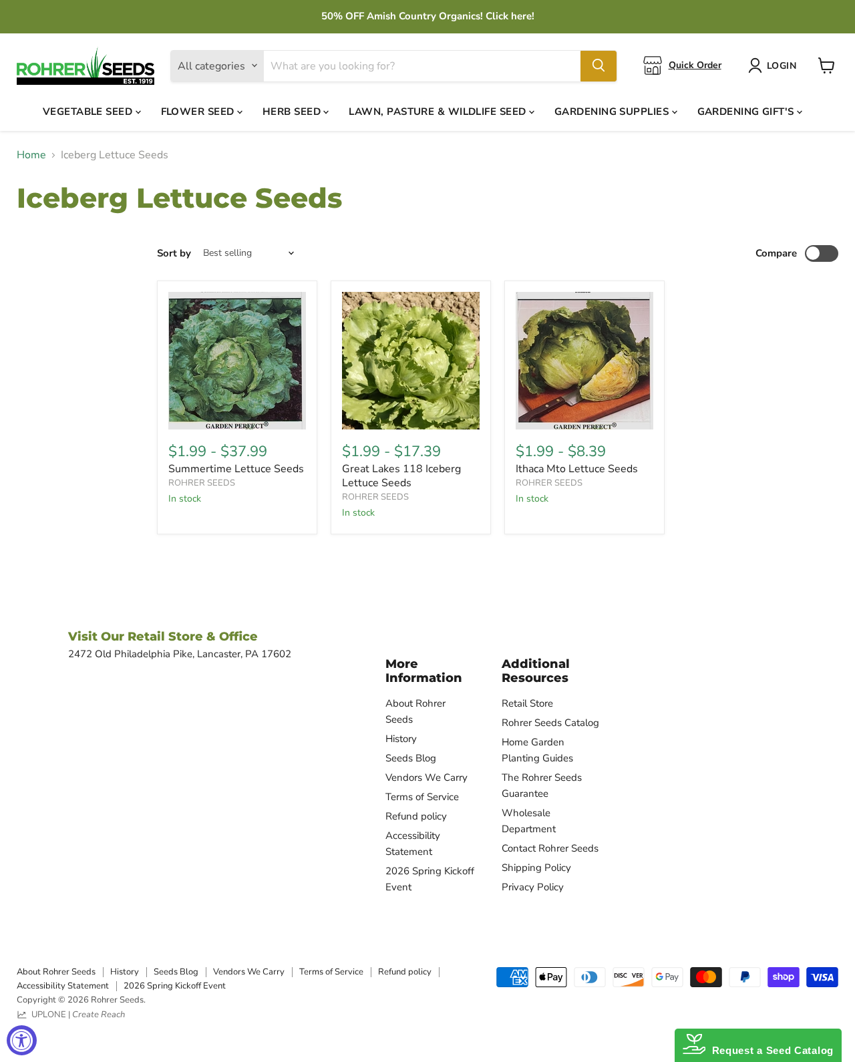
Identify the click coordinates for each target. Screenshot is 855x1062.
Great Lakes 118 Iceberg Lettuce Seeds (401, 476)
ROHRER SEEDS (201, 483)
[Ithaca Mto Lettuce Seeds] (584, 360)
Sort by (174, 253)
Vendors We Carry (426, 777)
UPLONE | (76, 1015)
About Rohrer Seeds (56, 972)
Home (31, 155)
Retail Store (527, 703)
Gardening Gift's (747, 111)
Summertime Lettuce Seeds (236, 469)
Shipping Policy (536, 867)
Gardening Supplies (613, 111)
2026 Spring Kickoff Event (175, 986)
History (401, 738)
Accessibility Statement (63, 986)
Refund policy (416, 816)
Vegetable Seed (89, 111)
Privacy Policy (533, 887)
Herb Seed (293, 111)
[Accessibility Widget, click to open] (22, 1040)
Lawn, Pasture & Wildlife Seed (439, 111)
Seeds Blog (410, 758)
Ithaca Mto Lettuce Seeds (577, 469)
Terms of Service (422, 797)
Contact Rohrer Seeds (550, 848)
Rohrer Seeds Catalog (550, 722)
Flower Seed (199, 111)
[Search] (598, 65)
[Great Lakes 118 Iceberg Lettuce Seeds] (411, 360)
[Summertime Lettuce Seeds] (237, 360)
